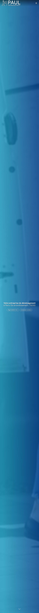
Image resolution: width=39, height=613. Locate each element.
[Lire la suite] (19, 609)
